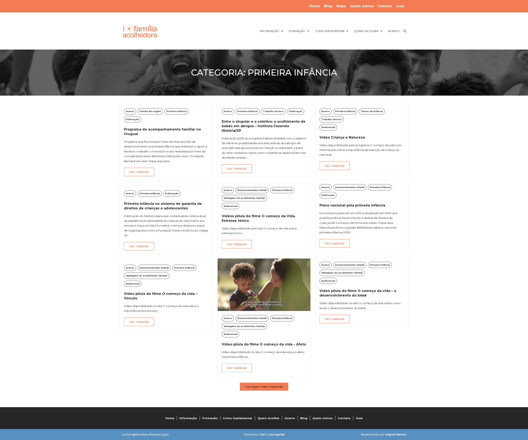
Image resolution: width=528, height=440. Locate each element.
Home (314, 6)
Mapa (341, 6)
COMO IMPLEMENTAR (329, 31)
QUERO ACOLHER (366, 31)
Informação (188, 418)
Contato (385, 6)
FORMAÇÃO (297, 31)
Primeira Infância (176, 111)
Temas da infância (372, 111)
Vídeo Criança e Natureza (342, 137)
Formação (210, 418)
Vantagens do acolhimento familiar (244, 198)
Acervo (130, 111)
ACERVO (394, 31)
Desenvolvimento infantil (252, 190)
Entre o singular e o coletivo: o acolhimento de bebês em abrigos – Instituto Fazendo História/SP (263, 126)
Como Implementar (237, 418)
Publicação (132, 119)
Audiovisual (328, 127)
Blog (328, 6)
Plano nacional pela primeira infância (352, 205)
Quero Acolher (268, 418)
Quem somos (362, 6)
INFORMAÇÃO (269, 31)
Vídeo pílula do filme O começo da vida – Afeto (264, 344)
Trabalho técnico (273, 111)
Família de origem (150, 111)
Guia (400, 6)
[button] (264, 387)
